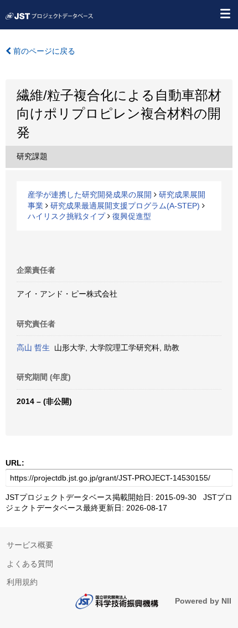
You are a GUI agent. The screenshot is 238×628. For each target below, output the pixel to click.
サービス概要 (30, 544)
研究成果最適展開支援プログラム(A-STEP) (125, 205)
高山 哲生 (33, 347)
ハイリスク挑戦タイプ (66, 216)
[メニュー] (224, 13)
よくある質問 (30, 563)
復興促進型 (131, 216)
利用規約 (22, 582)
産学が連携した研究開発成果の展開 (90, 194)
